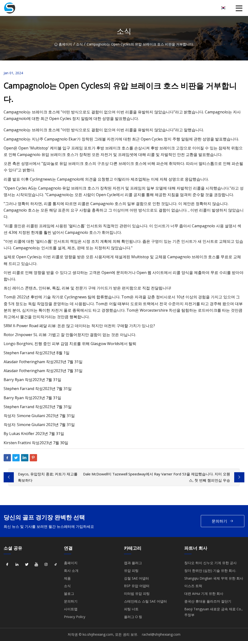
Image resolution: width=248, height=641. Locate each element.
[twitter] (26, 564)
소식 (79, 44)
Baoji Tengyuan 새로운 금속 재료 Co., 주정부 (213, 612)
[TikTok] (55, 564)
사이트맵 (71, 609)
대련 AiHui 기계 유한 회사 (203, 593)
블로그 (69, 593)
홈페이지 (65, 44)
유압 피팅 (131, 570)
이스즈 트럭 (193, 585)
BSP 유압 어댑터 (136, 585)
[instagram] (46, 564)
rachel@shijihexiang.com (161, 634)
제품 (67, 578)
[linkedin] (17, 564)
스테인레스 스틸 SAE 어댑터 (145, 601)
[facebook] (7, 564)
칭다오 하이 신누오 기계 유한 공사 (210, 562)
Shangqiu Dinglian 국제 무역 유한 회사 (213, 578)
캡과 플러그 (133, 562)
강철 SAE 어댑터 (136, 578)
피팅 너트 (131, 609)
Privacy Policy (74, 616)
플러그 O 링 (133, 616)
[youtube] (36, 564)
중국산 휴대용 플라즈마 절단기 (207, 601)
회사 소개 (71, 570)
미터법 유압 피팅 (137, 593)
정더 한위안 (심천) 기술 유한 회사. (210, 570)
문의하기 (219, 521)
